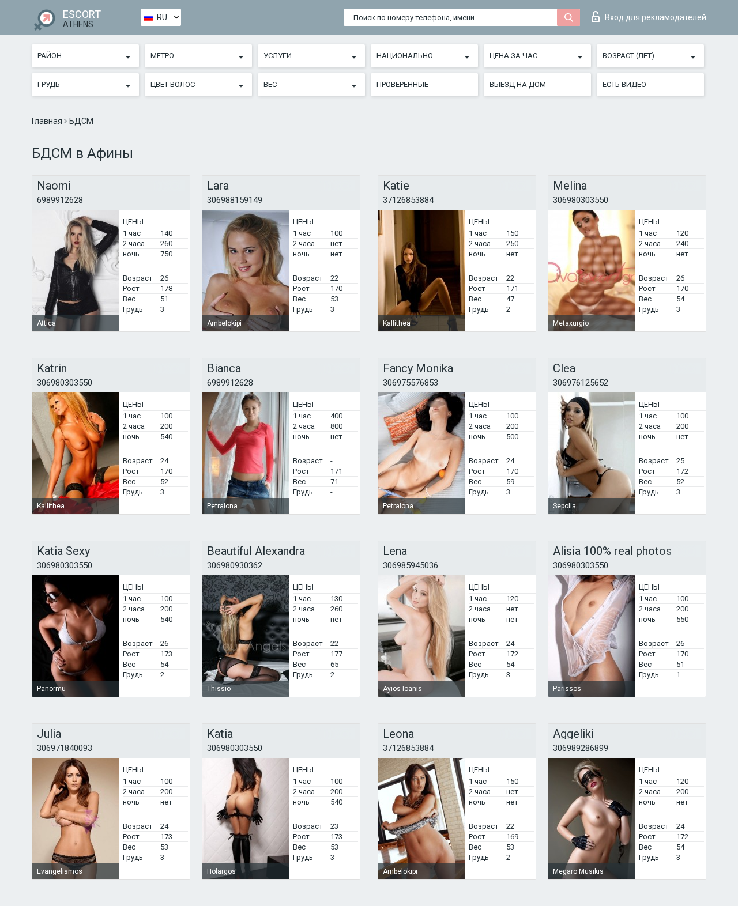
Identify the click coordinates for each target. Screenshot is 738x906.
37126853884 (408, 200)
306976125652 (580, 383)
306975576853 (410, 383)
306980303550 (580, 200)
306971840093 (64, 748)
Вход (655, 17)
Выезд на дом (518, 84)
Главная (48, 121)
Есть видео (624, 84)
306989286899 (580, 748)
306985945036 (410, 565)
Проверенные (402, 84)
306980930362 (234, 565)
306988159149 (234, 200)
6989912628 (60, 200)
